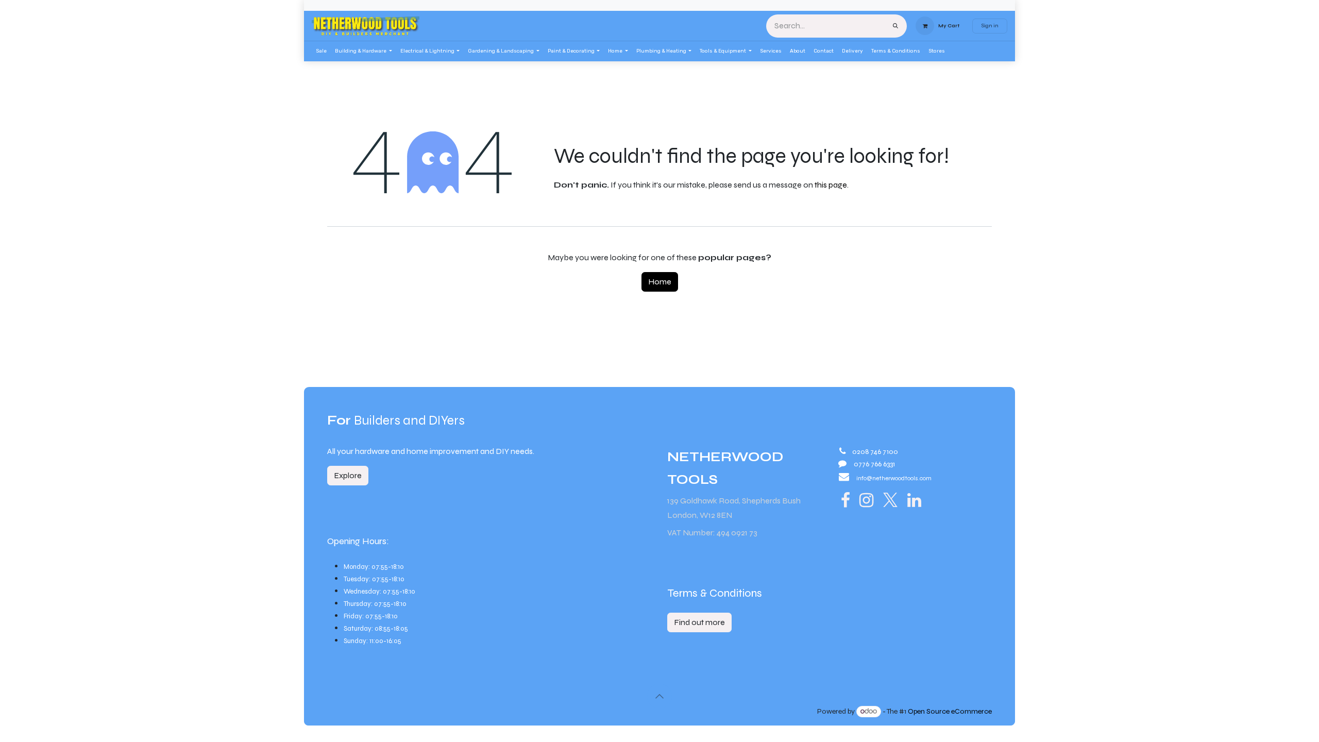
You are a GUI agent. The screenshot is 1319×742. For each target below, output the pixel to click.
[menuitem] (321, 51)
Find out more (699, 622)
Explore (348, 475)
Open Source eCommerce (950, 711)
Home (659, 281)
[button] (659, 696)
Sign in (990, 26)
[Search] (895, 26)
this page (831, 185)
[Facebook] (845, 500)
